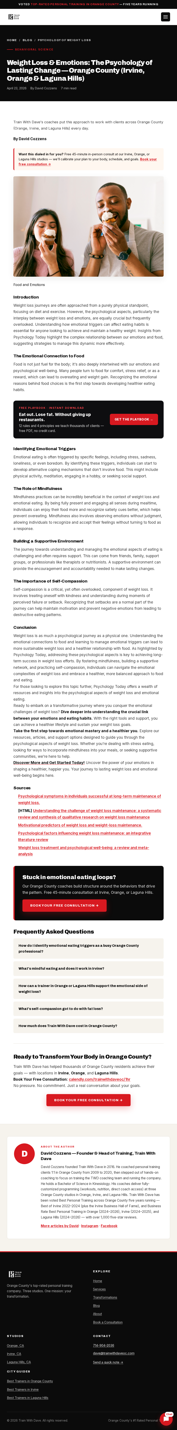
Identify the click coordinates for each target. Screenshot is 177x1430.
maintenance (138, 817)
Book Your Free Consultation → (64, 905)
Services (99, 1289)
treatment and (53, 847)
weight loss (28, 802)
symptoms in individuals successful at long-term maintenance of (102, 796)
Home (12, 40)
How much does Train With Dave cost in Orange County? (68, 1026)
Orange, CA (15, 1346)
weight (101, 825)
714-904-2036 (103, 1345)
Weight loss (29, 847)
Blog (27, 40)
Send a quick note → (108, 1362)
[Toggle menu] (165, 16)
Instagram (89, 1226)
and (91, 825)
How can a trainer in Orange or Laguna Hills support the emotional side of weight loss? (83, 988)
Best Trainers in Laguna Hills (27, 1398)
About (97, 1314)
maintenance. (130, 825)
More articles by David (60, 1226)
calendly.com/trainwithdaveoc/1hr (99, 1079)
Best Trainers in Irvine (23, 1389)
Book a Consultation (108, 1322)
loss (113, 825)
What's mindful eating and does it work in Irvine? (61, 968)
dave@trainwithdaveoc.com (113, 1353)
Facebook (109, 1226)
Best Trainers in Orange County (30, 1381)
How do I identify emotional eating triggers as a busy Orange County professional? (79, 948)
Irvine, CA (14, 1354)
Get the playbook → (134, 419)
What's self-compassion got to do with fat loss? (61, 1009)
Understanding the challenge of (62, 810)
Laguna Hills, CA (19, 1362)
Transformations (105, 1297)
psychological (80, 847)
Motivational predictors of (42, 825)
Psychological (31, 796)
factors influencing (61, 833)
